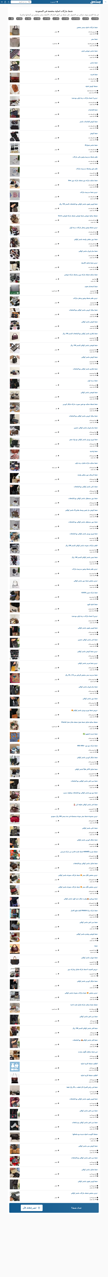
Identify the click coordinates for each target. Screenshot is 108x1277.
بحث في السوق (23, 2)
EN (2, 2)
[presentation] (9, 18)
